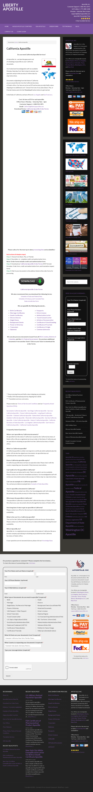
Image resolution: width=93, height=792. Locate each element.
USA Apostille (69, 171)
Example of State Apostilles (39, 484)
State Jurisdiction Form (31, 301)
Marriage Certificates (17, 313)
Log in (66, 787)
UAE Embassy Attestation (78, 516)
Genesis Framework (51, 787)
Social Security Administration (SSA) (18, 622)
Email (6, 593)
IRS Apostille (77, 492)
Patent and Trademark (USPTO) (17, 625)
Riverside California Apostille (35, 418)
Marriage (10, 602)
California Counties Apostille (29, 425)
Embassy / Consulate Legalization (12, 707)
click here (71, 381)
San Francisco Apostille (75, 508)
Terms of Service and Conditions (28, 403)
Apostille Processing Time (82, 16)
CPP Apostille (80, 472)
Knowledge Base (47, 540)
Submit (71, 372)
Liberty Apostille (13, 7)
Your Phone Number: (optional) (74, 310)
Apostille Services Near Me (10, 699)
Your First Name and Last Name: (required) (19, 571)
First (6, 576)
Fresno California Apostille (28, 413)
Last (37, 576)
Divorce (40, 602)
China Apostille (73, 472)
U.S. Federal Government (29, 339)
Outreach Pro (40, 787)
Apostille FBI (70, 457)
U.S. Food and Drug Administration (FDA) (50, 616)
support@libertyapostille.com (80, 14)
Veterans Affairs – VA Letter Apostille (76, 421)
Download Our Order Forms (73, 270)
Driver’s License (53, 735)
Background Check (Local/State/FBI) (49, 605)
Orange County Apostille (76, 504)
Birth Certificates (16, 310)
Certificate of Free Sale (44, 325)
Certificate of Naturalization (16, 628)
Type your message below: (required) (76, 339)
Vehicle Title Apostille (79, 526)
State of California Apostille (39, 420)
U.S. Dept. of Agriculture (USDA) (17, 619)
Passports (40, 310)
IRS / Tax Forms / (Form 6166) (47, 619)
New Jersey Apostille (78, 499)
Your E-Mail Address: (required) (74, 320)
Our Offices (69, 204)
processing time (38, 250)
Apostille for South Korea (71, 459)
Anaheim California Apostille (15, 418)
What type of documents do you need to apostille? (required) (26, 597)
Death (39, 600)
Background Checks (17, 322)
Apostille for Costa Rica (79, 457)
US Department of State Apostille (75, 522)
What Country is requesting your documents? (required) (24, 642)
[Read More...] (32, 716)
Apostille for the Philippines (72, 462)
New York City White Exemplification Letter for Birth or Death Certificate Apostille (76, 409)
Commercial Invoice (43, 329)
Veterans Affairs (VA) (44, 625)
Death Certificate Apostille (81, 476)
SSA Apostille (80, 511)
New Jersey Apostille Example (74, 433)
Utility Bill (51, 739)
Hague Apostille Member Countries (76, 155)
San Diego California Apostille (37, 411)
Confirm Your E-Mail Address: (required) (74, 329)
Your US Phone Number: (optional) (16, 580)
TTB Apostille (80, 513)
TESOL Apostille (73, 513)
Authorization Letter (44, 315)
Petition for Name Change (46, 628)
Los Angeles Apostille (76, 497)
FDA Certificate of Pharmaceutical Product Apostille (33, 723)
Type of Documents (71, 254)
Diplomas (13, 329)
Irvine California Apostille (21, 420)
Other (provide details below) (47, 631)
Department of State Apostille (75, 478)
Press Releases (7, 727)
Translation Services (71, 221)
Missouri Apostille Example (73, 429)
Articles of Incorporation (45, 320)
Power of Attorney (16, 325)
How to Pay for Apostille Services (12, 719)
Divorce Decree (15, 318)
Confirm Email (39, 593)
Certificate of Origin (43, 327)
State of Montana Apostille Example (76, 437)
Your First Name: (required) (76, 301)
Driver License (41, 313)
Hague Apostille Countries (10, 715)
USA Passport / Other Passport (16, 611)
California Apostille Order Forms (38, 109)
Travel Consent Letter (44, 318)
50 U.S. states (43, 337)
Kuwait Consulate (75, 494)
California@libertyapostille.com (34, 106)
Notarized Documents (44, 608)
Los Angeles (37, 95)
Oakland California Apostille (22, 415)
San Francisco (48, 95)
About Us (5, 695)
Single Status (14, 320)
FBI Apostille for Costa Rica (80, 485)
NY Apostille (79, 501)
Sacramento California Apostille (16, 411)
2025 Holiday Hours (71, 425)
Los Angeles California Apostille (35, 422)
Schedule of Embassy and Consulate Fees (31, 299)
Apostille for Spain (81, 459)
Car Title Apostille (77, 465)
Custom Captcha (73, 364)
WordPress (61, 787)
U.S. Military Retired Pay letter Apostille (34, 696)
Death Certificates (16, 315)
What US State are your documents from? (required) (23, 635)
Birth (8, 600)
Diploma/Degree (43, 614)
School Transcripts (13, 614)
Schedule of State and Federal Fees (31, 296)
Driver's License (42, 611)
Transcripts (14, 327)
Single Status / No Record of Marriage (19, 605)
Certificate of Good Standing (46, 322)
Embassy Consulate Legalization (75, 188)
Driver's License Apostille (71, 481)
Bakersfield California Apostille (42, 415)
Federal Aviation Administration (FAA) (49, 622)
